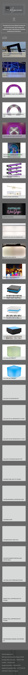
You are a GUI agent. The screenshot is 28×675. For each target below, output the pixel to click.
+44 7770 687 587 (21, 668)
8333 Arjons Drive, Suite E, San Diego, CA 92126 (13, 657)
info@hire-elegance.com (7, 654)
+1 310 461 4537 (11, 662)
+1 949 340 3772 (16, 665)
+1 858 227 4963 (20, 659)
